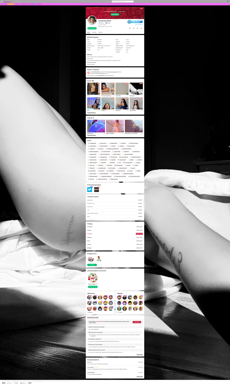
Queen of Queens (113, 71)
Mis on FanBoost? (139, 24)
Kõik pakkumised (24, 4)
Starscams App (39, 4)
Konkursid (31, 4)
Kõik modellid (4, 4)
